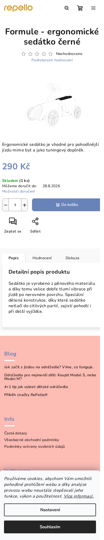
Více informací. (79, 496)
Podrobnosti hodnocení (52, 60)
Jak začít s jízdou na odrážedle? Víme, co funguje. (49, 367)
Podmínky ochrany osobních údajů (34, 446)
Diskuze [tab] (72, 258)
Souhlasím (50, 527)
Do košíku (69, 204)
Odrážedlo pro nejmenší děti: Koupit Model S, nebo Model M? (50, 377)
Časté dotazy (15, 433)
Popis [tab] (14, 258)
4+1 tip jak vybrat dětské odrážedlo (36, 387)
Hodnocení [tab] (42, 258)
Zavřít (53, 223)
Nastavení (50, 510)
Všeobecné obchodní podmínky (31, 439)
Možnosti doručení (18, 191)
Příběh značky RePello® (26, 395)
